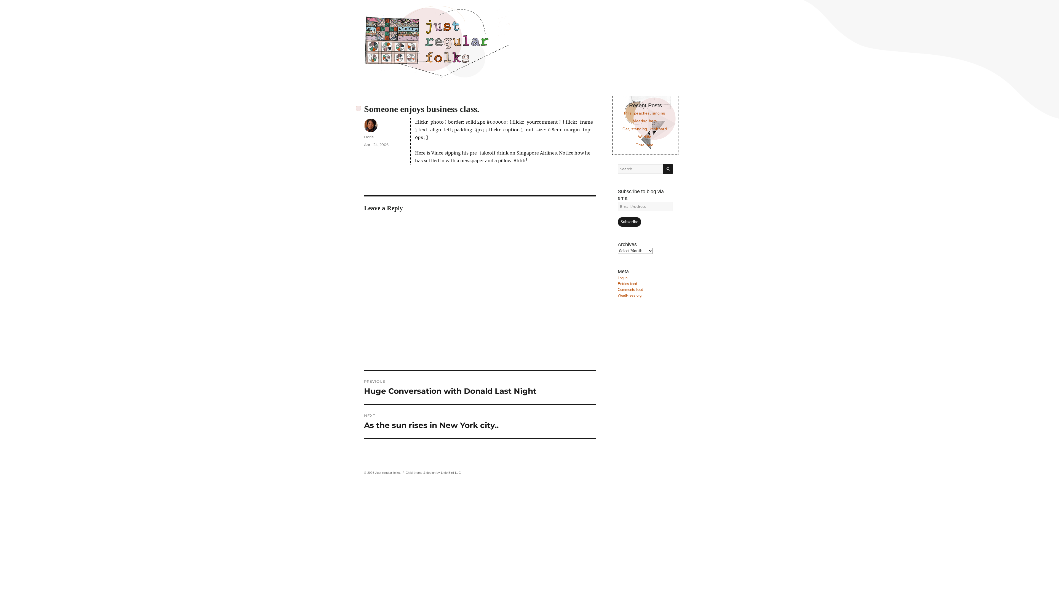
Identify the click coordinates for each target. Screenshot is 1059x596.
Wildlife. (645, 137)
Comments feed (630, 290)
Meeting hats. (645, 121)
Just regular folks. (388, 472)
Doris (368, 137)
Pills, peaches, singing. (645, 113)
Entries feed (627, 284)
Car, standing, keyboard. (645, 129)
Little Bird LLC (451, 472)
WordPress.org (629, 295)
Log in (622, 278)
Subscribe (629, 222)
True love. (645, 145)
